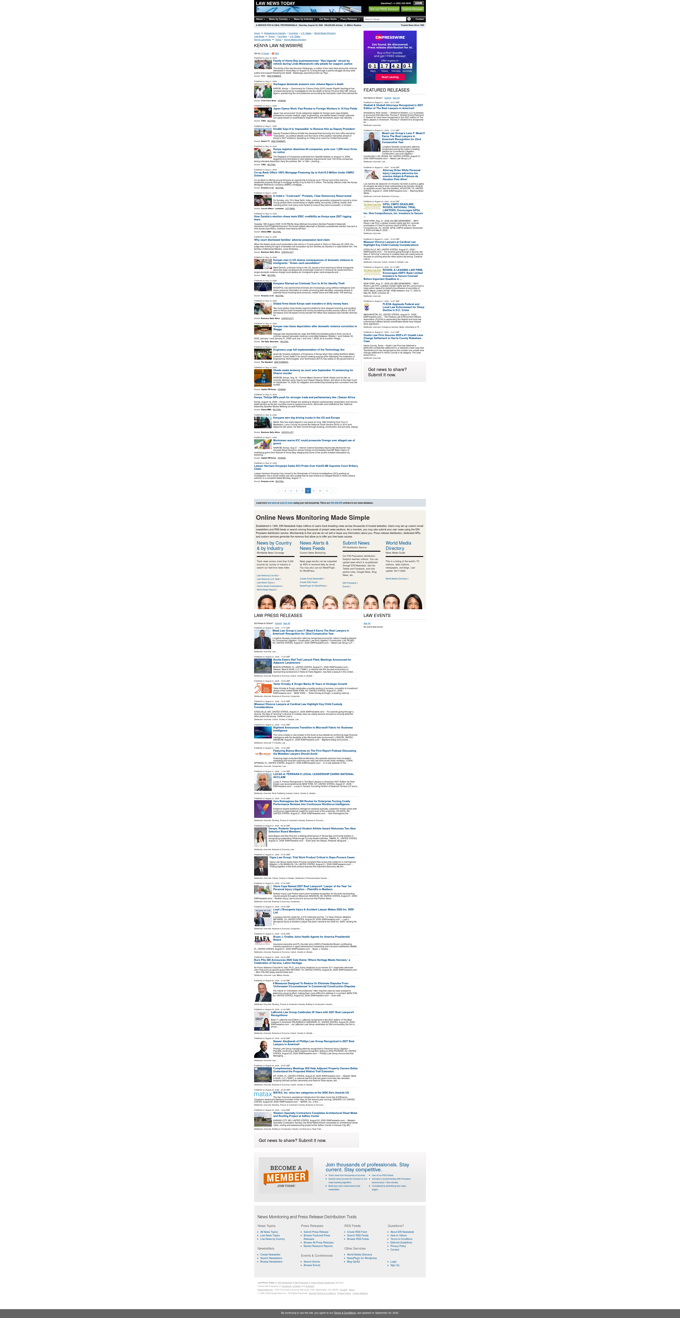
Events (346, 586)
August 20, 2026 (272, 980)
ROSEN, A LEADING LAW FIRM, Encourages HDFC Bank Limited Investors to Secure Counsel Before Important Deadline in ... (393, 274)
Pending (282, 100)
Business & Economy (390, 196)
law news (272, 502)
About (259, 19)
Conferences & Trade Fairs (310, 1129)
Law (383, 161)
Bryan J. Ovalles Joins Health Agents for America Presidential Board (311, 938)
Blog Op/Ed (353, 1261)
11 (327, 490)
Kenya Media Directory (295, 39)
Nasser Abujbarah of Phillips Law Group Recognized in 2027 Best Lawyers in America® (313, 1042)
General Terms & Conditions (322, 1293)
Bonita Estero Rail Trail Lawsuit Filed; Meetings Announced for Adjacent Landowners (312, 661)
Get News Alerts (328, 19)
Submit (387, 97)
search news (286, 502)
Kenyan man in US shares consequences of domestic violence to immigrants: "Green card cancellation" (313, 261)
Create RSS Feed (308, 582)
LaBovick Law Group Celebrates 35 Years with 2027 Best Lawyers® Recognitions (312, 1013)
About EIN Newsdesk (402, 1231)
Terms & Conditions (401, 1239)
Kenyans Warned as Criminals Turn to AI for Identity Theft (309, 283)
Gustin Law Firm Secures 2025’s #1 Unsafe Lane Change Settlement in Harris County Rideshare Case (393, 338)
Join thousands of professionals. (362, 1164)
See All (396, 97)
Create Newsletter (270, 1254)
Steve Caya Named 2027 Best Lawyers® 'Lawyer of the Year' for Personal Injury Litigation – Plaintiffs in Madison (312, 887)
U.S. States (306, 33)
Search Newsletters (271, 1258)
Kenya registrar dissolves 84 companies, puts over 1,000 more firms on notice (315, 150)
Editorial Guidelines (401, 1242)
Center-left (287, 252)
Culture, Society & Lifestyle (393, 262)
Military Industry (283, 975)
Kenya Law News (262, 39)
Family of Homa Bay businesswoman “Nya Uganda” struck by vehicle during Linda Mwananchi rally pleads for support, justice (312, 62)
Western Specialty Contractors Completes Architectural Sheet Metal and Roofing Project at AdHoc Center (315, 1114)
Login (393, 1261)
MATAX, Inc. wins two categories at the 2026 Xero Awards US (311, 1092)
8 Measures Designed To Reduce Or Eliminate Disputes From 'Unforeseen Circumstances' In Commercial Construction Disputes (314, 984)
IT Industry (276, 743)
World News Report (266, 589)
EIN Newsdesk (285, 1282)
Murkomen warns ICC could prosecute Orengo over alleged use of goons (314, 441)
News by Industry (304, 19)
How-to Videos (398, 1235)
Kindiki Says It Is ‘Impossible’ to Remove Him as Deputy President (314, 129)
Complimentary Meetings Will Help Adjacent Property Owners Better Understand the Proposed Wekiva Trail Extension (315, 1069)
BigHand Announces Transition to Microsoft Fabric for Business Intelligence (313, 728)
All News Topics (269, 1231)
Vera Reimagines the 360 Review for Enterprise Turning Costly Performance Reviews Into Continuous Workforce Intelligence (311, 802)
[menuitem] (277, 1235)
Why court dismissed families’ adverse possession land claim (292, 240)
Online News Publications (269, 585)
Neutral (271, 121)
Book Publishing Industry (282, 793)
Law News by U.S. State (268, 578)
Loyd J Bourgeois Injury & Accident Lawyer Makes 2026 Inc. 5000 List (313, 910)
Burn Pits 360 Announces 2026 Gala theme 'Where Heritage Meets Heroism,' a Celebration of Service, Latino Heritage (302, 961)
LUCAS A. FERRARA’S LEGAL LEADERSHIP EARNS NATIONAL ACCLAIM (313, 775)
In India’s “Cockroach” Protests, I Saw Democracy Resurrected (312, 196)
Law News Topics (265, 582)
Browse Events (312, 1265)
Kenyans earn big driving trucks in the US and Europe (306, 417)
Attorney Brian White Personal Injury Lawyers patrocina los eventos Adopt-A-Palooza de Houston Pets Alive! (401, 174)
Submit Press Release (316, 1231)
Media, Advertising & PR (409, 327)
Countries (293, 33)
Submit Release (413, 9)
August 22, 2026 (382, 201)
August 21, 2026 (382, 102)
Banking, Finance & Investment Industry (288, 820)
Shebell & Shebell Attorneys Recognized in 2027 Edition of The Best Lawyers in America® (393, 106)
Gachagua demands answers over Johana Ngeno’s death (308, 84)
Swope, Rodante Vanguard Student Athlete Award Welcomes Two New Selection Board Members (312, 829)
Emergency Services (390, 327)
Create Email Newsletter (311, 578)
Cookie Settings (360, 1293)
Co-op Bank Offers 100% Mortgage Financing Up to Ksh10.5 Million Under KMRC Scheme (304, 173)
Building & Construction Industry (319, 1004)
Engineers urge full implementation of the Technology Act (308, 349)
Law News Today (275, 3)
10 (320, 490)
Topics (271, 36)
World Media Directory (325, 33)
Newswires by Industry (275, 33)
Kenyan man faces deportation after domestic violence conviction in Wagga (315, 327)
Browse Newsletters (271, 1261)
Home (257, 33)
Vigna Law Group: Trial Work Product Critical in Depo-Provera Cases (312, 857)
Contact (420, 19)
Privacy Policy (398, 1246)
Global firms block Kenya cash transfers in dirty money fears (310, 303)
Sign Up (394, 1265)
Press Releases (349, 19)
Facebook (286, 1286)
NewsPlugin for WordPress (313, 585)
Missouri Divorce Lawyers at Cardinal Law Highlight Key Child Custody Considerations (391, 243)
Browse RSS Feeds (358, 1239)
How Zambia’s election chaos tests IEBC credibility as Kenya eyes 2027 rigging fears (302, 217)
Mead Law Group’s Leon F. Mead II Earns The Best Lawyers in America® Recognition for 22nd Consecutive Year (403, 137)
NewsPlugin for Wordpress (362, 1258)
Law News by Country (267, 575)
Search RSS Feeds (358, 1235)
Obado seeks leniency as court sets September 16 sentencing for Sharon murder (313, 371)
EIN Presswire (349, 582)
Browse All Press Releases (319, 1242)
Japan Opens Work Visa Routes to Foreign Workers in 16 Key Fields (315, 108)
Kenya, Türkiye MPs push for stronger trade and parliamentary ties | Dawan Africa (304, 397)
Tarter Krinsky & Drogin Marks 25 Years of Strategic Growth (310, 684)
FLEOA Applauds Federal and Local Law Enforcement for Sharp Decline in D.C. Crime (403, 307)
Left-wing (290, 208)
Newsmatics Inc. (265, 1289)
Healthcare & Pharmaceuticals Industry (311, 878)
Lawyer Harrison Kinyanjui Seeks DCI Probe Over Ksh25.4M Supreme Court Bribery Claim (306, 467)
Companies (295, 696)
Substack (309, 1286)
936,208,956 (329, 25)
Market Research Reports (318, 1246)
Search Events (312, 1261)
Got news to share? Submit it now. (387, 372)
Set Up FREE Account (384, 9)
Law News (259, 36)
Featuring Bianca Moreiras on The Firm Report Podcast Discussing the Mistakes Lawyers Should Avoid (314, 752)
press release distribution (323, 1282)
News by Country (278, 19)
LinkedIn (296, 1286)
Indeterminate (274, 76)
